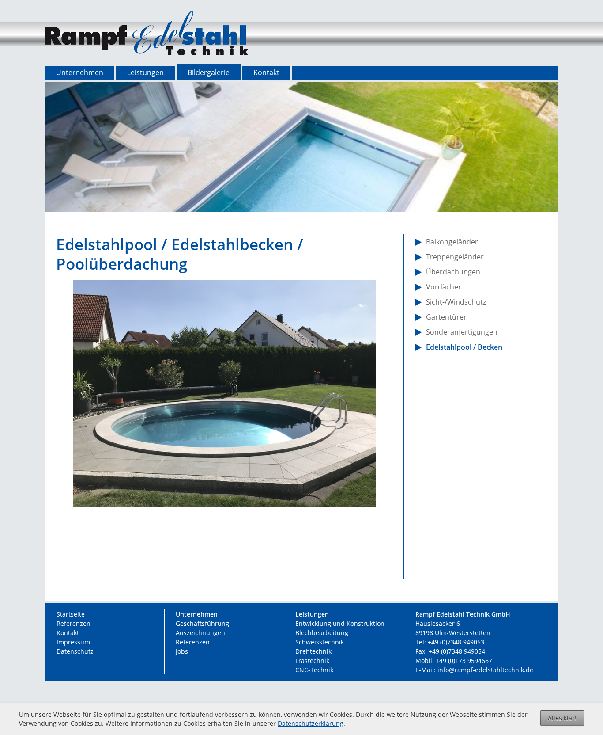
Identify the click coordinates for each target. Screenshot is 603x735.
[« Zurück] (211, 562)
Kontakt (68, 632)
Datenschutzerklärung (310, 723)
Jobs (182, 651)
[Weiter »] (237, 562)
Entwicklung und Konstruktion (339, 623)
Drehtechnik (313, 651)
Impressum (73, 642)
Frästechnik (312, 660)
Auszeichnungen (200, 632)
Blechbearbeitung (321, 632)
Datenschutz (75, 651)
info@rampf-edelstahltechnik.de (485, 670)
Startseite (71, 614)
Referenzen (73, 623)
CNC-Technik (314, 670)
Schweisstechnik (319, 642)
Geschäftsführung (202, 623)
